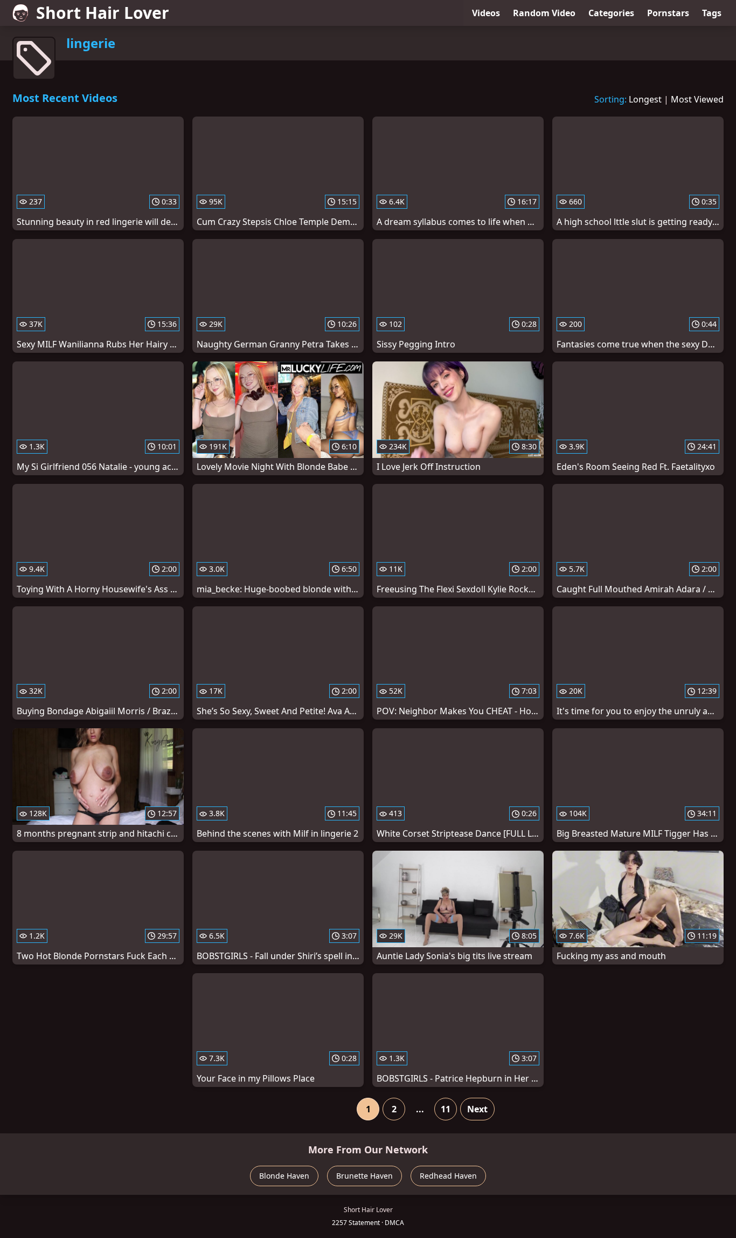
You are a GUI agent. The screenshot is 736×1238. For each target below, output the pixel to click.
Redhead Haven (448, 1176)
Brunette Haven (364, 1176)
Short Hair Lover (102, 13)
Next (477, 1109)
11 (445, 1109)
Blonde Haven (284, 1176)
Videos (486, 13)
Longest (645, 99)
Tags (711, 13)
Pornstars (668, 13)
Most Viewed (697, 99)
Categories (611, 13)
